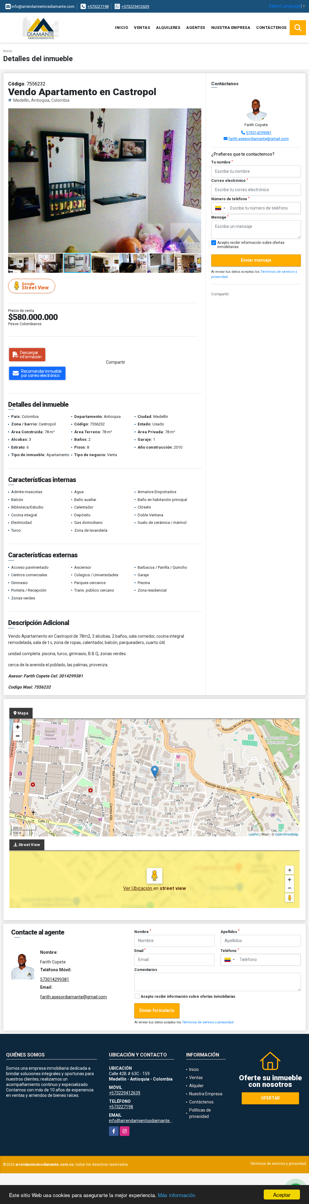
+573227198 (98, 6)
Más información (176, 1195)
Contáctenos (271, 27)
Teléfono (230, 950)
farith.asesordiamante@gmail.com (258, 138)
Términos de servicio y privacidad (208, 1022)
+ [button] (18, 727)
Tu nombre (222, 162)
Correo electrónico (229, 180)
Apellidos (230, 931)
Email (140, 950)
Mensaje (220, 217)
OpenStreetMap (286, 834)
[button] (196, 114)
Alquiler (196, 1085)
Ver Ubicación (138, 888)
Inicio (121, 27)
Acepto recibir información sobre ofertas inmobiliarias (188, 996)
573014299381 (258, 132)
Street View (35, 286)
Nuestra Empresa (230, 27)
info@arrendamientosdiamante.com (144, 1120)
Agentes (195, 27)
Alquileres (168, 27)
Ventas (142, 27)
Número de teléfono (230, 199)
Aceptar (282, 1194)
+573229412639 (135, 6)
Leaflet (254, 834)
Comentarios (145, 970)
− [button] (18, 736)
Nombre (142, 931)
